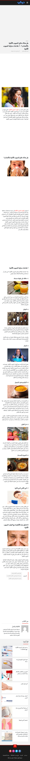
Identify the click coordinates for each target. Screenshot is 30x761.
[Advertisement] (15, 23)
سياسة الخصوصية (6, 755)
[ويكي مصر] (21, 2)
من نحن (25, 755)
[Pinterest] (10, 751)
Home (27, 41)
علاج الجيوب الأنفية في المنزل (16, 573)
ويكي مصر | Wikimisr (15, 755)
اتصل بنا (21, 755)
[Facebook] (19, 751)
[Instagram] (13, 751)
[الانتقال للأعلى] (15, 746)
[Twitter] (16, 751)
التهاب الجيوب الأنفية (13, 110)
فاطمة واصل (24, 51)
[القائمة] (27, 2)
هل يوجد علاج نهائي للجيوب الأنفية (15, 578)
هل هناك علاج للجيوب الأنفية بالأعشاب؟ (14, 576)
